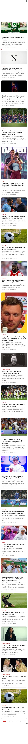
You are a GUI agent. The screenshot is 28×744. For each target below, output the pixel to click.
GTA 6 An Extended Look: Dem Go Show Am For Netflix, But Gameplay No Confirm (13, 185)
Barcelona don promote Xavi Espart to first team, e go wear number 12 (13, 97)
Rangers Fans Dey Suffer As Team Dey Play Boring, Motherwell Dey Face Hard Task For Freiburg (14, 338)
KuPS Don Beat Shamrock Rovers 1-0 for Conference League (13, 248)
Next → (23, 722)
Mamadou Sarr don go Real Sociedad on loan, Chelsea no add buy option (13, 512)
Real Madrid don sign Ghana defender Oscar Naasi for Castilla (13, 405)
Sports (4, 94)
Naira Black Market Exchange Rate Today (13, 38)
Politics (4, 575)
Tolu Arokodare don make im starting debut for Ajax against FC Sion (13, 281)
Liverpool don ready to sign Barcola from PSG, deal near (13, 613)
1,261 (18, 722)
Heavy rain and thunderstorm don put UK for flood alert (13, 545)
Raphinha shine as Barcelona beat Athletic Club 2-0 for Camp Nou (12, 69)
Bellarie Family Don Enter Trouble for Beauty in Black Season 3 (13, 646)
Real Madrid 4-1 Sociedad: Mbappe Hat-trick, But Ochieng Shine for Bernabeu (12, 441)
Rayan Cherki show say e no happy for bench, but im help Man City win (13, 217)
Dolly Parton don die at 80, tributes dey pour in (14, 677)
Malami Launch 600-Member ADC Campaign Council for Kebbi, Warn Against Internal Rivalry (13, 579)
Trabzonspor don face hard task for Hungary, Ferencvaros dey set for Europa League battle (12, 132)
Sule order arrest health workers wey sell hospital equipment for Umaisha (13, 477)
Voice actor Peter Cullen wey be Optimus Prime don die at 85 (11, 372)
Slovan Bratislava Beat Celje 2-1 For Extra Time (13, 708)
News (3, 66)
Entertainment (6, 369)
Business (4, 35)
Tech (3, 181)
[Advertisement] (14, 11)
